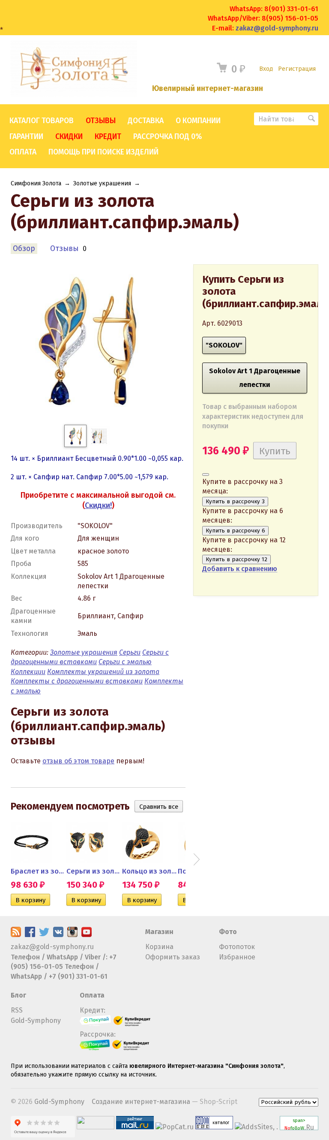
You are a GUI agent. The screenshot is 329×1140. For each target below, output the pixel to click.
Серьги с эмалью (125, 662)
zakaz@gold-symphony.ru (277, 28)
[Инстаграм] (72, 934)
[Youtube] (86, 934)
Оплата (22, 152)
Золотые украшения (102, 183)
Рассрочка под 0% (167, 136)
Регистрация (297, 69)
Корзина (159, 947)
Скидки (69, 136)
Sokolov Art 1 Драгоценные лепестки (254, 378)
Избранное (237, 957)
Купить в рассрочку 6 (235, 530)
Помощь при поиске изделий (103, 152)
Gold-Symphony (36, 1020)
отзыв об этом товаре (78, 761)
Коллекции (28, 672)
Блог (18, 995)
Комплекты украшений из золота (103, 672)
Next (196, 859)
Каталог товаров (41, 120)
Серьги (130, 652)
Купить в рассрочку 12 (236, 559)
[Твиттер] (44, 934)
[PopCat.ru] (175, 1127)
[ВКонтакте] (58, 934)
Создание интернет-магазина (141, 1102)
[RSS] (16, 934)
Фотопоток (237, 947)
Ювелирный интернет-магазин (207, 88)
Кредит (108, 136)
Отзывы (101, 120)
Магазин (159, 932)
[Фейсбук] (30, 934)
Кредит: (92, 1010)
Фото (228, 932)
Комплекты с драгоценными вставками (77, 681)
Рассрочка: (98, 1034)
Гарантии (26, 136)
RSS (17, 1010)
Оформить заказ (172, 957)
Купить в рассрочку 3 (235, 501)
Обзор (24, 248)
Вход (266, 69)
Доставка (146, 120)
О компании (198, 120)
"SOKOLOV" (224, 345)
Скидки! (98, 505)
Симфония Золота (36, 183)
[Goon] (214, 1127)
